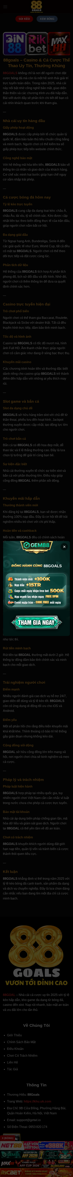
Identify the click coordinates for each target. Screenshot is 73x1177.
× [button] (64, 547)
